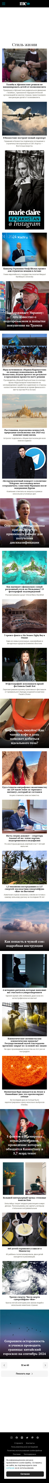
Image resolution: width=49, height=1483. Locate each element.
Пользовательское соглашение (24, 1447)
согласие (10, 1468)
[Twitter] (27, 1438)
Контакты (30, 1443)
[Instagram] (11, 1438)
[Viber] (32, 1438)
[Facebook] (17, 1438)
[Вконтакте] (22, 1438)
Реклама (17, 1454)
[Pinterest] (38, 1438)
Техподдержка (30, 1454)
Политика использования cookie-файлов (24, 1450)
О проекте (18, 1443)
